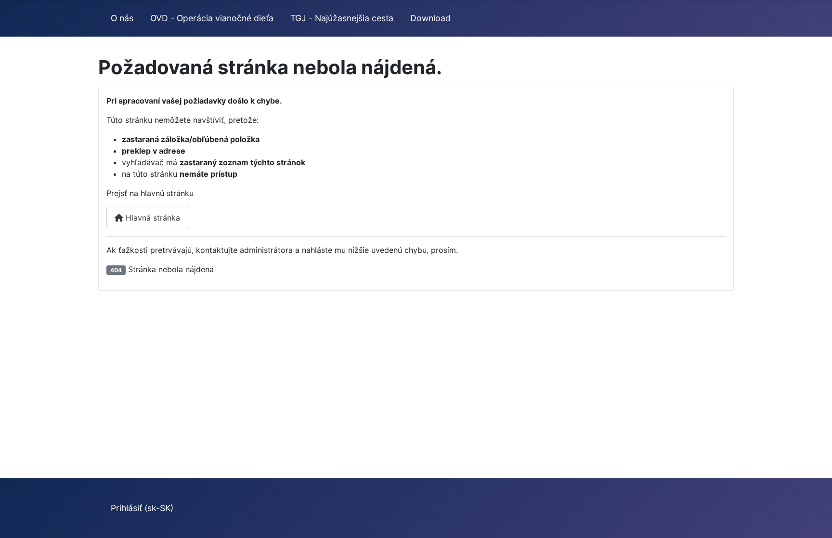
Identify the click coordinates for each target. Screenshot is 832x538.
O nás (122, 18)
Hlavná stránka (151, 218)
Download (430, 18)
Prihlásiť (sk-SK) (142, 508)
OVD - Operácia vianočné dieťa (211, 18)
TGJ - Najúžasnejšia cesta (341, 18)
